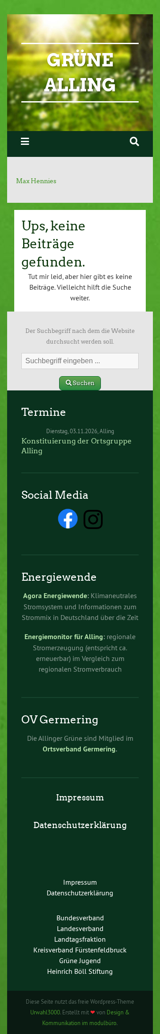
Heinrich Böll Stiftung (80, 971)
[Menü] (25, 141)
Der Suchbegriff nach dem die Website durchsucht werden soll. (80, 336)
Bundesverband (80, 917)
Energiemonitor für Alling (63, 636)
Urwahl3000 (45, 1012)
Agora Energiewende (55, 595)
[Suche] (134, 141)
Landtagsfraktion (80, 939)
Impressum (80, 797)
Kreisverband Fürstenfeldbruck (80, 949)
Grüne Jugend (80, 960)
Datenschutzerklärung (80, 825)
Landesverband (80, 928)
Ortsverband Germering (79, 749)
